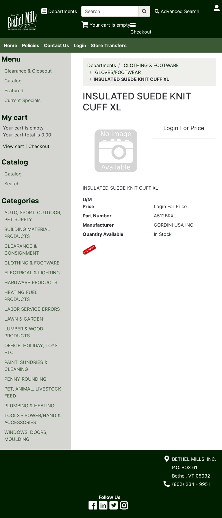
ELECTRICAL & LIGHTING (32, 272)
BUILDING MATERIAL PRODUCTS (27, 232)
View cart (13, 146)
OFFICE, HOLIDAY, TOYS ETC (31, 349)
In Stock (163, 234)
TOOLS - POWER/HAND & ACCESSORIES (32, 418)
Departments (101, 65)
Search (11, 183)
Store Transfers (109, 45)
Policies (30, 45)
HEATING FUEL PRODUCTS (21, 295)
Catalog (13, 81)
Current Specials (22, 100)
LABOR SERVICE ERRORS (32, 309)
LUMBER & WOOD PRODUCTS (23, 332)
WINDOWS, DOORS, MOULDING (25, 435)
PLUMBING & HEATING (29, 405)
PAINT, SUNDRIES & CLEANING (25, 365)
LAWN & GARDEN (23, 319)
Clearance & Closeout (28, 71)
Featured (13, 90)
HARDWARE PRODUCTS (30, 282)
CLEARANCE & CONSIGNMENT (21, 249)
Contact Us (56, 45)
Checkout (38, 146)
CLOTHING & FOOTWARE (32, 263)
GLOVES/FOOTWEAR (118, 72)
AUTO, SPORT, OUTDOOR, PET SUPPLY (32, 216)
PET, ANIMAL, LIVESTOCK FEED (32, 392)
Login (80, 45)
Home (10, 45)
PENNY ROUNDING (25, 379)
